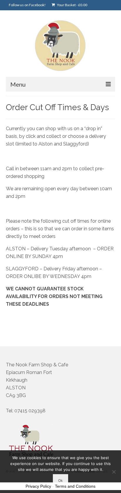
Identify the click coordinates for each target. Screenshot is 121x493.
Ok (60, 480)
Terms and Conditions (75, 486)
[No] (114, 472)
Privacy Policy (38, 486)
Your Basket (71, 5)
